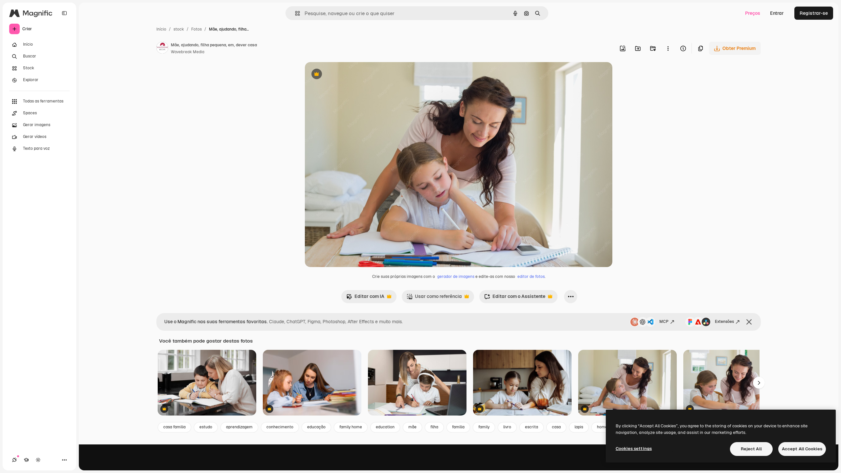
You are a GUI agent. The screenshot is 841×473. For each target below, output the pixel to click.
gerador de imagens (455, 276)
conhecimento (279, 427)
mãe (412, 427)
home (602, 427)
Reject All (751, 449)
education (385, 427)
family (483, 427)
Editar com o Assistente (514, 298)
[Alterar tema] (38, 460)
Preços (752, 13)
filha (434, 427)
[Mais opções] (667, 48)
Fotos (196, 29)
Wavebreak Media (187, 52)
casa (556, 427)
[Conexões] (14, 460)
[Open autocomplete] (295, 13)
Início (161, 29)
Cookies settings (634, 448)
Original (347, 75)
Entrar (777, 13)
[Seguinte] (759, 383)
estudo (205, 427)
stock (178, 29)
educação (316, 427)
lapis (579, 427)
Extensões (724, 321)
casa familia (174, 427)
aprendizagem (239, 427)
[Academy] (26, 460)
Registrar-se (814, 13)
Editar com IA (365, 298)
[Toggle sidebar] (64, 13)
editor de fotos (531, 276)
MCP (664, 321)
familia (458, 427)
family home (350, 427)
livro (507, 427)
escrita (531, 427)
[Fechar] (749, 322)
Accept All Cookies (802, 449)
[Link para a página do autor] (162, 49)
